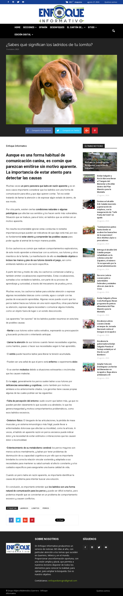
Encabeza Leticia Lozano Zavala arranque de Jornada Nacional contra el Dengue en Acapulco (106, 326)
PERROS (46, 508)
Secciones (28, 27)
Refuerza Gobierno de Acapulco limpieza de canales (97, 165)
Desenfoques (57, 27)
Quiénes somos (111, 2)
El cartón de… (75, 27)
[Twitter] (18, 2)
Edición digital (23, 34)
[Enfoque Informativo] (61, 14)
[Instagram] (13, 2)
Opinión (43, 27)
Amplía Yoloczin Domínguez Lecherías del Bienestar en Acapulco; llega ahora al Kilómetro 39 (107, 369)
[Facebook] (8, 2)
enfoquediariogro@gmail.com (62, 580)
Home (17, 27)
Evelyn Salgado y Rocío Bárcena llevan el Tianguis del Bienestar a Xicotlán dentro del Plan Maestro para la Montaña (106, 184)
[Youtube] (23, 2)
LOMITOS (35, 508)
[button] (113, 31)
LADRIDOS (24, 508)
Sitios (91, 27)
